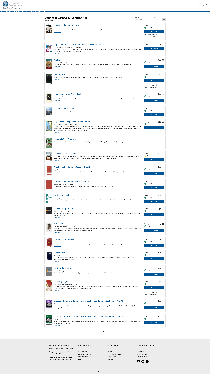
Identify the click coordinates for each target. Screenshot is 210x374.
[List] (164, 19)
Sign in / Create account (115, 354)
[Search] (206, 5)
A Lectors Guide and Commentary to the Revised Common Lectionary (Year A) (88, 301)
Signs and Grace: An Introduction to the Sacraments (77, 44)
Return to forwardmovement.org (39, 11)
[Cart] (203, 5)
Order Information (142, 354)
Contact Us (140, 351)
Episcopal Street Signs (85, 356)
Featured (139, 19)
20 (149, 19)
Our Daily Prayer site (84, 354)
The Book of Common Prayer (66, 25)
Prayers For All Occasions (65, 239)
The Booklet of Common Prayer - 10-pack (72, 167)
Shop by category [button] (6, 11)
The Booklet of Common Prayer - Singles (72, 181)
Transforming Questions (65, 208)
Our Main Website (83, 351)
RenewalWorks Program (65, 139)
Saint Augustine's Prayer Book (67, 94)
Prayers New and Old (63, 252)
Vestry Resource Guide (64, 108)
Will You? (58, 224)
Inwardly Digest (61, 281)
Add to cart (154, 31)
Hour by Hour (60, 74)
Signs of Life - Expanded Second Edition (72, 122)
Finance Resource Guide (65, 153)
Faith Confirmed (61, 195)
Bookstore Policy (142, 356)
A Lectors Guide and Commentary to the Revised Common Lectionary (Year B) (88, 316)
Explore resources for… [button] (20, 11)
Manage (110, 351)
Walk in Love (60, 60)
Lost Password (112, 359)
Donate (80, 359)
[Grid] (160, 19)
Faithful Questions (62, 268)
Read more (57, 32)
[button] (199, 5)
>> (111, 331)
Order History (112, 356)
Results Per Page (151, 17)
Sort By (137, 17)
